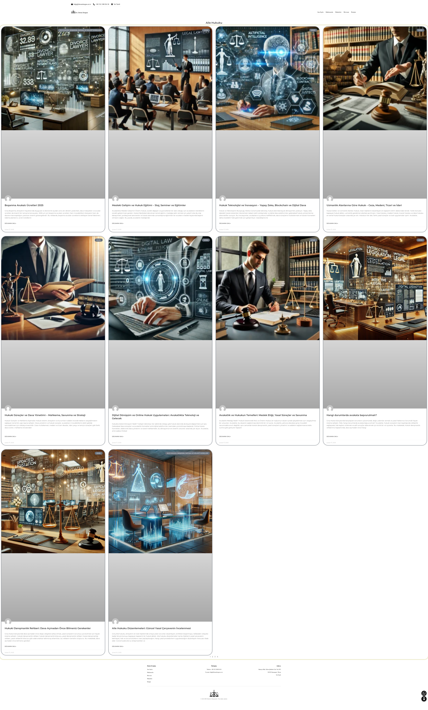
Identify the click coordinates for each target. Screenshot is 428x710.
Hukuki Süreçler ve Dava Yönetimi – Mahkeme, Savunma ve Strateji (45, 415)
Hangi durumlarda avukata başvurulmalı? (352, 415)
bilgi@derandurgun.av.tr (82, 4)
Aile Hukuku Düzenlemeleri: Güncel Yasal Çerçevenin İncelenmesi (151, 628)
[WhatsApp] (424, 693)
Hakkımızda (329, 12)
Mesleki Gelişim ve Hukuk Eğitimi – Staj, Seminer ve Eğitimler (149, 205)
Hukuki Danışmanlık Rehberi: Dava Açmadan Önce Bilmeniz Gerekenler (48, 628)
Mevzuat (346, 12)
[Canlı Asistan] (424, 698)
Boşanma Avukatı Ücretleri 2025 (24, 205)
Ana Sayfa (320, 12)
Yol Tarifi (117, 4)
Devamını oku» (10, 223)
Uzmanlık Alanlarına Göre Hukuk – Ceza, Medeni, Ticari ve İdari (364, 205)
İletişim (353, 12)
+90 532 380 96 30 (102, 4)
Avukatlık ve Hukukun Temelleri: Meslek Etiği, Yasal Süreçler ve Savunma (263, 415)
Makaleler (338, 12)
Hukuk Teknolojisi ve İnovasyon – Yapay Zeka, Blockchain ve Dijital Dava (262, 205)
